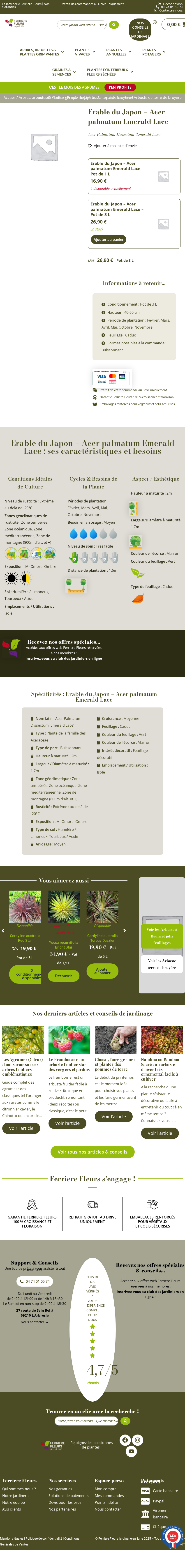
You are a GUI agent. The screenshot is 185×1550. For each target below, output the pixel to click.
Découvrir (63, 975)
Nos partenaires (62, 1509)
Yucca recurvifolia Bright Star (63, 944)
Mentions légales (11, 1538)
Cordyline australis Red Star (25, 938)
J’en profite (120, 87)
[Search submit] (114, 25)
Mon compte (105, 1488)
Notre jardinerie (16, 1495)
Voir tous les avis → (92, 1382)
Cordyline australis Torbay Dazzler (102, 938)
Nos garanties (60, 1488)
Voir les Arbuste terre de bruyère (162, 964)
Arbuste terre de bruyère (109, 97)
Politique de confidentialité (43, 1538)
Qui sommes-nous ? (19, 1488)
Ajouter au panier (102, 971)
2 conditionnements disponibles (32, 974)
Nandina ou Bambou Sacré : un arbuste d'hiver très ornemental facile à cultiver (160, 1069)
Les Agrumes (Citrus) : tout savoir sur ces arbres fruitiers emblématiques (22, 1067)
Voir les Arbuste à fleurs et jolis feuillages (161, 936)
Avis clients (11, 1509)
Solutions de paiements (69, 1495)
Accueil (10, 97)
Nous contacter (108, 1509)
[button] (3, 930)
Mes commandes (109, 1495)
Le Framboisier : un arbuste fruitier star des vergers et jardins (69, 1064)
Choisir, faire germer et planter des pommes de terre (115, 1064)
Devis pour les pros (65, 1502)
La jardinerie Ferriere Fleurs (22, 4)
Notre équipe (13, 1502)
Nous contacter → (35, 1322)
